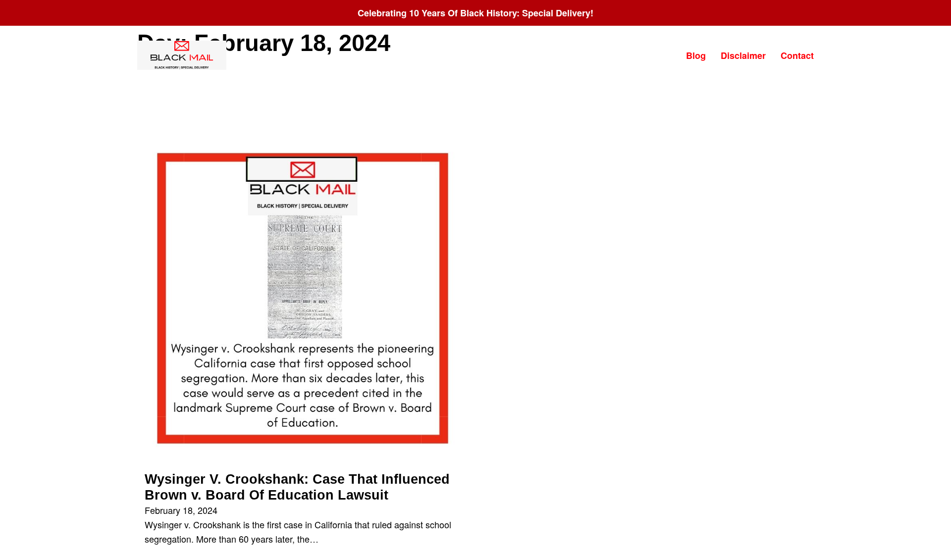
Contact (797, 55)
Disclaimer (743, 55)
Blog (696, 55)
